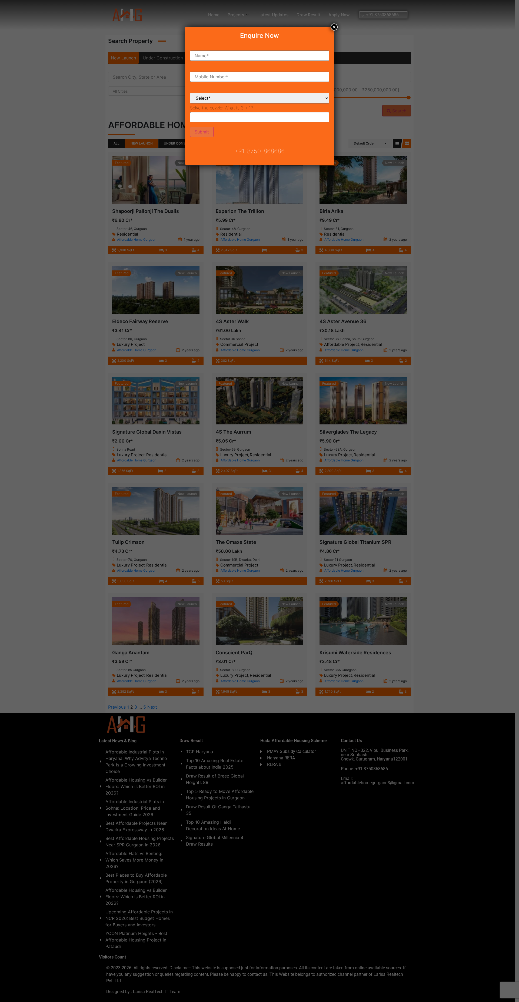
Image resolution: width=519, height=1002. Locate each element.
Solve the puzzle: (221, 108)
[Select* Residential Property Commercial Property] (259, 93)
